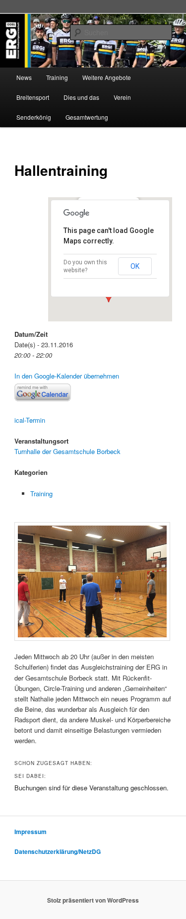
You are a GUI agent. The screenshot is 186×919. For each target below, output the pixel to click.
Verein (122, 97)
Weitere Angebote (106, 77)
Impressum (30, 831)
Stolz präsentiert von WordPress (93, 900)
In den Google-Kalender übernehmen (66, 376)
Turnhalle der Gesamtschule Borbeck (67, 451)
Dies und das (81, 97)
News (24, 77)
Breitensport (32, 97)
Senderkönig (33, 117)
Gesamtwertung (86, 117)
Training (57, 77)
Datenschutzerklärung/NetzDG (57, 851)
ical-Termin (29, 420)
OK (134, 266)
